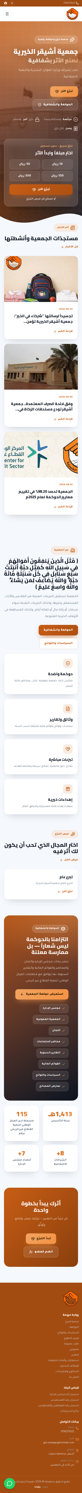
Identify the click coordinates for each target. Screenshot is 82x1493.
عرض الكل (71, 860)
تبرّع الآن (67, 91)
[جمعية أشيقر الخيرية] (72, 14)
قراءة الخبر (65, 331)
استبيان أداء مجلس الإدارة (64, 1394)
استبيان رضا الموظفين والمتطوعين (58, 1405)
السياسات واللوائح (58, 643)
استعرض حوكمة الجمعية (44, 994)
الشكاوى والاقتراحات (67, 1371)
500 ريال (24, 176)
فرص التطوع (71, 1338)
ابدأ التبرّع (44, 1238)
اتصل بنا (74, 1377)
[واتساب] (9, 1483)
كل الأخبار (71, 247)
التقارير (75, 1355)
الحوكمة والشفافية (58, 104)
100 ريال (57, 176)
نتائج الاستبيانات (69, 1411)
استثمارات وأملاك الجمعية (64, 1360)
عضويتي (74, 1349)
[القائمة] (7, 14)
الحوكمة (74, 1327)
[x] (12, 3)
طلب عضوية (71, 1344)
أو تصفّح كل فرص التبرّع (41, 199)
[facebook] (5, 3)
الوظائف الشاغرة (69, 1366)
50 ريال (24, 164)
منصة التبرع (72, 1321)
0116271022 (69, 3)
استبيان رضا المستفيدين (65, 1400)
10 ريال (57, 164)
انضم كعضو (44, 1252)
